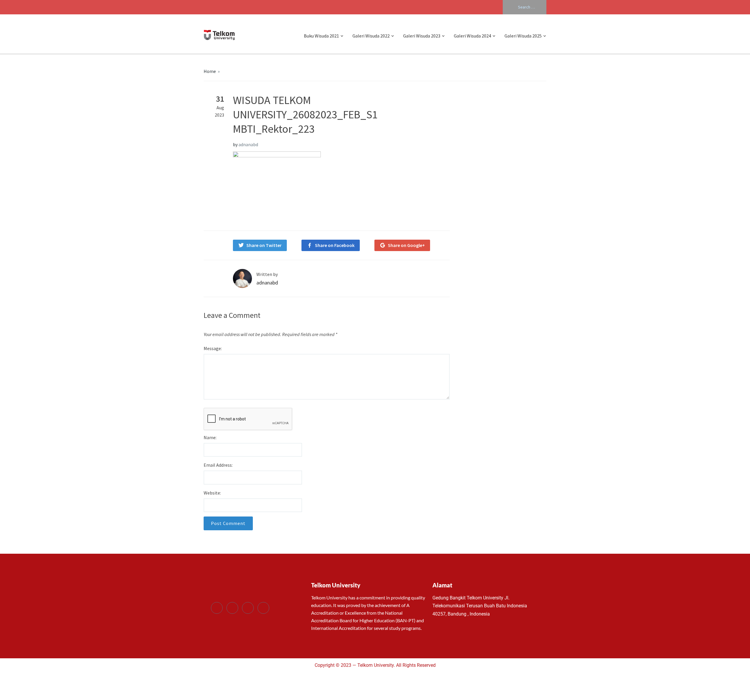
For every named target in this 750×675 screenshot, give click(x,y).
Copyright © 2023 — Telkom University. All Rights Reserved (375, 665)
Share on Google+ (406, 245)
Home (210, 71)
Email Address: (218, 465)
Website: (212, 493)
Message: (213, 348)
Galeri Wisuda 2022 (371, 36)
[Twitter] (232, 608)
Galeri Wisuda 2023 (421, 36)
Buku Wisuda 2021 (321, 36)
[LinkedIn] (248, 608)
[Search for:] (524, 7)
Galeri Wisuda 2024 (472, 36)
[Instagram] (263, 608)
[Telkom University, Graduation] (219, 34)
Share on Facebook (334, 245)
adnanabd (248, 144)
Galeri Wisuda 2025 (523, 36)
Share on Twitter (264, 245)
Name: (210, 437)
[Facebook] (217, 608)
